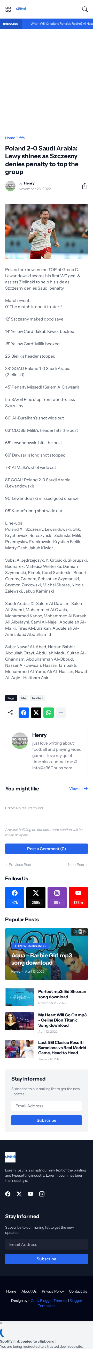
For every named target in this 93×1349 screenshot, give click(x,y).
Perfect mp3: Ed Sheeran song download (62, 994)
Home (10, 138)
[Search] (85, 9)
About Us (29, 1291)
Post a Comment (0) (46, 848)
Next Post (76, 864)
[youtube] (30, 1193)
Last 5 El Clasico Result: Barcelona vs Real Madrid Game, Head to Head (62, 1048)
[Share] (83, 186)
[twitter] (19, 1193)
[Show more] (61, 712)
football (37, 698)
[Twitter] (36, 712)
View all (76, 788)
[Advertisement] (46, 77)
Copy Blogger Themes (49, 1300)
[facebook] (7, 1193)
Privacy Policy (53, 1291)
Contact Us (78, 1291)
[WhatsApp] (48, 712)
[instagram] (41, 1193)
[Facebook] (24, 712)
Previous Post (20, 864)
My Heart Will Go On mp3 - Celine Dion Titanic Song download (62, 1020)
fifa (22, 138)
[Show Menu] (8, 9)
